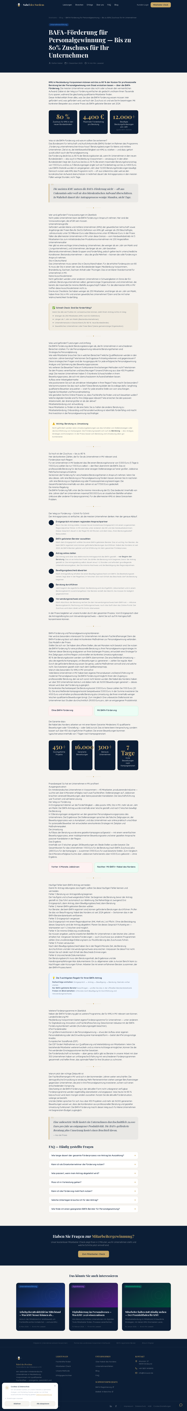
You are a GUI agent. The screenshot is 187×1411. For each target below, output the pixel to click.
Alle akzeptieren (43, 1404)
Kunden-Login (143, 5)
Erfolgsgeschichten (64, 1375)
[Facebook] (116, 1406)
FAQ (109, 5)
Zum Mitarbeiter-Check (93, 1254)
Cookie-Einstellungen (162, 1406)
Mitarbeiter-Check (160, 5)
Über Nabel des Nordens (106, 1361)
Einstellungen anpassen (15, 1398)
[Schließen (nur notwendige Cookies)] (54, 1385)
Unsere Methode (63, 1371)
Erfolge (90, 5)
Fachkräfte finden (63, 1361)
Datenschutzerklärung (44, 1394)
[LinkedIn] (111, 1406)
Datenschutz (140, 1406)
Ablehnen (17, 1404)
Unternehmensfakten (104, 1366)
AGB (149, 1406)
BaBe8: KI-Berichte (103, 1392)
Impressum (128, 1406)
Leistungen (67, 5)
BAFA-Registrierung (104, 1387)
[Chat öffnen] (180, 1404)
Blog (116, 5)
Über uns (100, 5)
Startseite (53, 17)
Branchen (79, 5)
